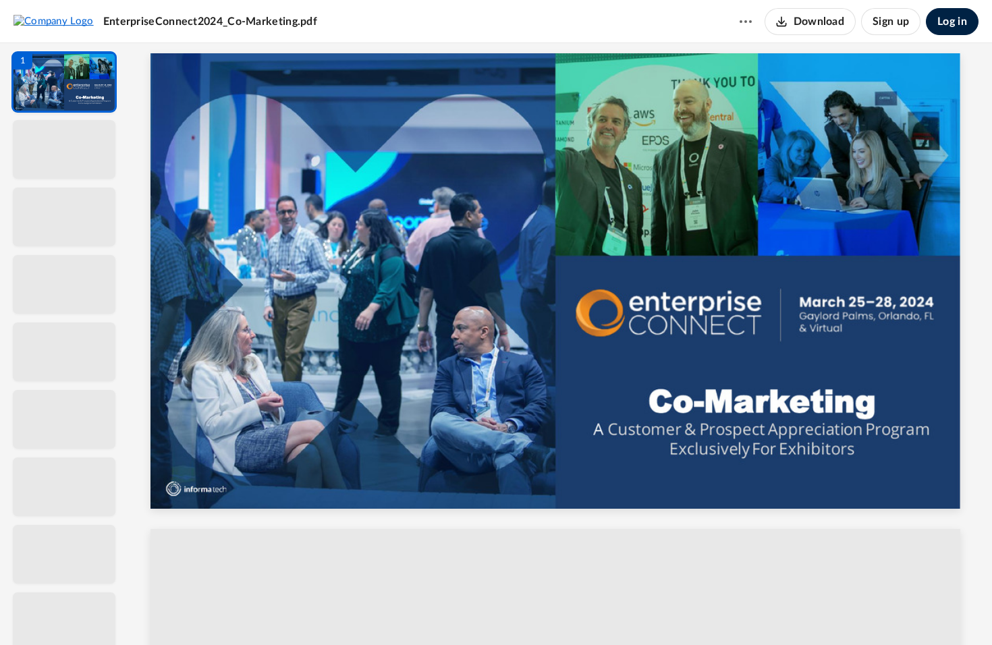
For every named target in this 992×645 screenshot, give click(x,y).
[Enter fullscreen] (685, 612)
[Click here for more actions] (745, 21)
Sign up (891, 21)
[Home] (53, 21)
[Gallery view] (660, 612)
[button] (64, 82)
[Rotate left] (635, 612)
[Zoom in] (608, 612)
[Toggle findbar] (461, 612)
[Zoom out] (562, 612)
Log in (952, 21)
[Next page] (534, 612)
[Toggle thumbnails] (436, 612)
